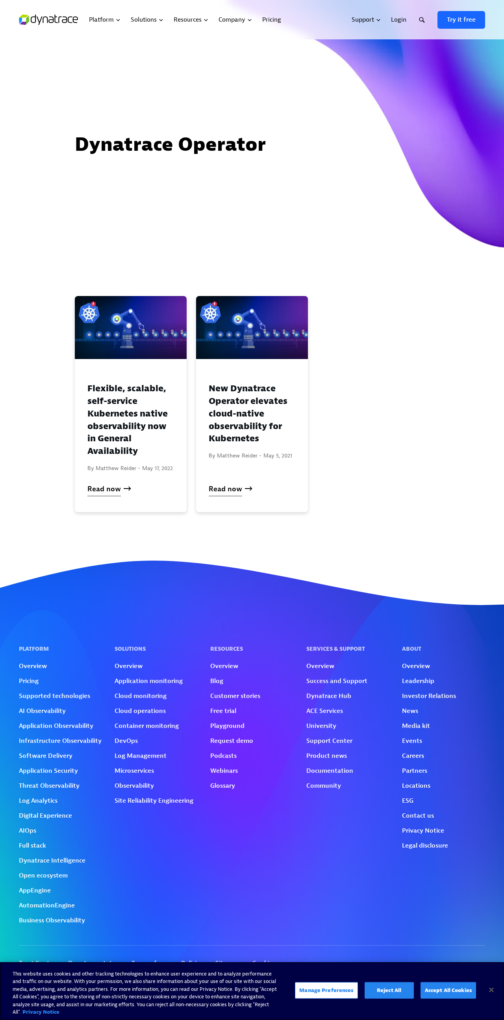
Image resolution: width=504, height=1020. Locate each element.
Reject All (389, 990)
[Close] (491, 990)
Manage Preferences (326, 990)
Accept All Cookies (448, 990)
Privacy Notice (40, 1012)
